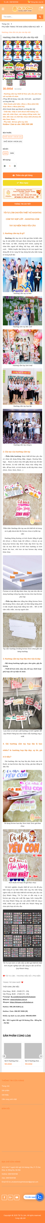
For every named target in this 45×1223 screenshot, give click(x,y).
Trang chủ (5, 1086)
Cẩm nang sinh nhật (9, 1099)
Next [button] (41, 1056)
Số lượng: (7, 160)
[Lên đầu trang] (41, 1212)
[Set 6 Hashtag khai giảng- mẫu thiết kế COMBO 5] (12, 1051)
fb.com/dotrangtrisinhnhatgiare (23, 997)
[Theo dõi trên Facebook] (4, 1197)
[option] (9, 83)
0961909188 (13, 2)
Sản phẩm (5, 1090)
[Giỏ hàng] (40, 10)
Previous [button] (4, 1056)
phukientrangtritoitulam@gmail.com (24, 1182)
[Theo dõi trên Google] (10, 1197)
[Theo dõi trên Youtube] (16, 1197)
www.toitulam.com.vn (18, 999)
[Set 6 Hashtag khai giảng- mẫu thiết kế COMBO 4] (33, 1051)
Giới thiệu (5, 1095)
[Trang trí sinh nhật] (22, 193)
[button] (22, 1081)
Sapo (28, 1218)
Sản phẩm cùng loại (17, 1035)
